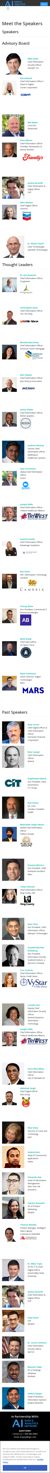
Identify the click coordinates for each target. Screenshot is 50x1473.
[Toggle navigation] (8, 8)
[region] (25, 1457)
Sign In (44, 4)
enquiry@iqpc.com (28, 1437)
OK (25, 1468)
